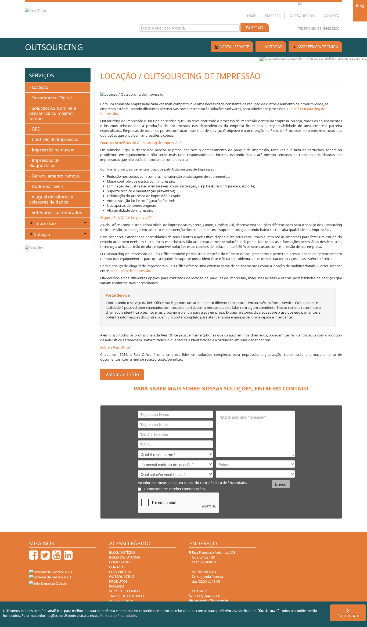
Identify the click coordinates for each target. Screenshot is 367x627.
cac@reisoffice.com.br (210, 600)
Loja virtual (120, 571)
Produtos (118, 581)
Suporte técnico (124, 591)
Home (251, 15)
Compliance (120, 562)
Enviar (281, 484)
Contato (331, 15)
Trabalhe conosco (126, 595)
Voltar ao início (122, 374)
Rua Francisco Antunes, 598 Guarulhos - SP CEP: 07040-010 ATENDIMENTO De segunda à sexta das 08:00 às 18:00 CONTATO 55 (213, 574)
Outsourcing (302, 15)
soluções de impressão (132, 270)
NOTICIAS (272, 46)
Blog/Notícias (122, 552)
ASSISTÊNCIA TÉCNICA (317, 46)
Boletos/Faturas (124, 557)
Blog (360, 5)
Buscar (254, 27)
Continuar (347, 615)
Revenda (116, 586)
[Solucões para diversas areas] (34, 247)
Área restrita (121, 600)
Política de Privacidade (228, 482)
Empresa (272, 15)
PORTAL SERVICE (233, 46)
